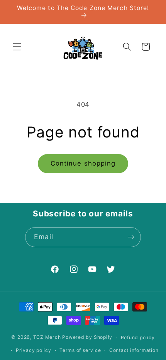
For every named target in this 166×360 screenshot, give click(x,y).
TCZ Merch (47, 337)
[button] (17, 46)
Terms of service (80, 350)
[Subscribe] (131, 237)
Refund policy (138, 337)
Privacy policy (33, 350)
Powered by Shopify (87, 337)
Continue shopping (83, 163)
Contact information (134, 350)
